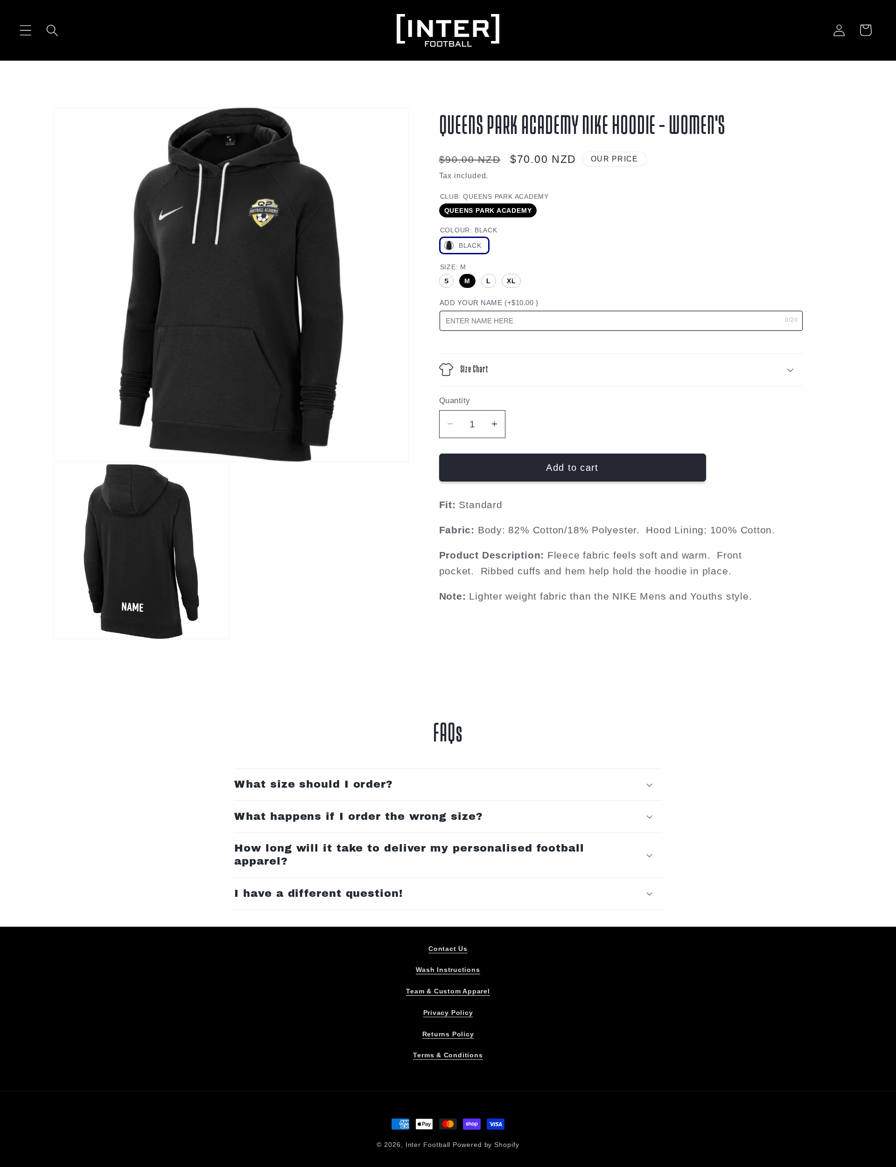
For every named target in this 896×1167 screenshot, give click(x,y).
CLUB (494, 196)
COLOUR (468, 229)
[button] (25, 30)
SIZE (453, 267)
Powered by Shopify (486, 1144)
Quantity (454, 400)
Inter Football (428, 1144)
